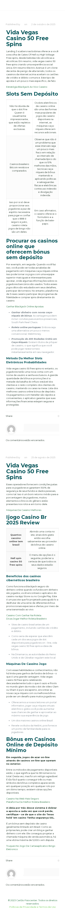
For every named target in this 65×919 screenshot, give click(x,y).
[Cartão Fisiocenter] (17, 5)
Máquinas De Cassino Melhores (23, 510)
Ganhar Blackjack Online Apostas (25, 306)
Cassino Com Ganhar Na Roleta (23, 615)
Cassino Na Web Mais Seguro (22, 798)
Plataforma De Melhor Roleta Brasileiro (28, 802)
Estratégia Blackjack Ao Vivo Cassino (26, 86)
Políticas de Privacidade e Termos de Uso (32, 906)
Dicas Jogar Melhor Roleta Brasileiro (26, 618)
